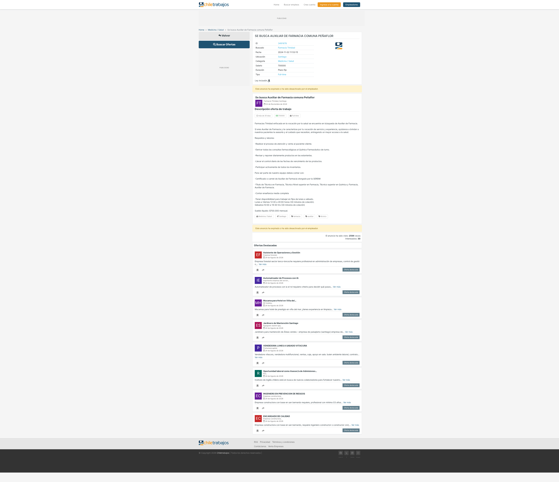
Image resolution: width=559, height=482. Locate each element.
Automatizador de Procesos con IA (281, 278)
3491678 (282, 43)
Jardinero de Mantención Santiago (280, 323)
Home (278, 4)
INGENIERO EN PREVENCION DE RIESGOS (284, 393)
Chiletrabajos (223, 453)
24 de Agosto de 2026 (274, 257)
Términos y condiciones (283, 442)
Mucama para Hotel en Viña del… (279, 300)
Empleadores (351, 4)
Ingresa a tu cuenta (329, 4)
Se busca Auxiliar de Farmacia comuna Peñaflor (285, 97)
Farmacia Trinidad (286, 47)
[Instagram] (358, 453)
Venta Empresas (275, 446)
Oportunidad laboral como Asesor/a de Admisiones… (290, 371)
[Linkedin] (352, 453)
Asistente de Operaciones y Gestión (281, 252)
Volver (225, 35)
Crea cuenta (309, 4)
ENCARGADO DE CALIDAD (276, 416)
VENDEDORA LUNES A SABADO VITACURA (285, 345)
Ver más (262, 264)
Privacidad (265, 442)
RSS (256, 442)
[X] (346, 453)
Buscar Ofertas (225, 44)
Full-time (282, 74)
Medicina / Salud (216, 30)
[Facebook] (340, 453)
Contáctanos (260, 446)
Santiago (282, 56)
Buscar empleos (291, 4)
